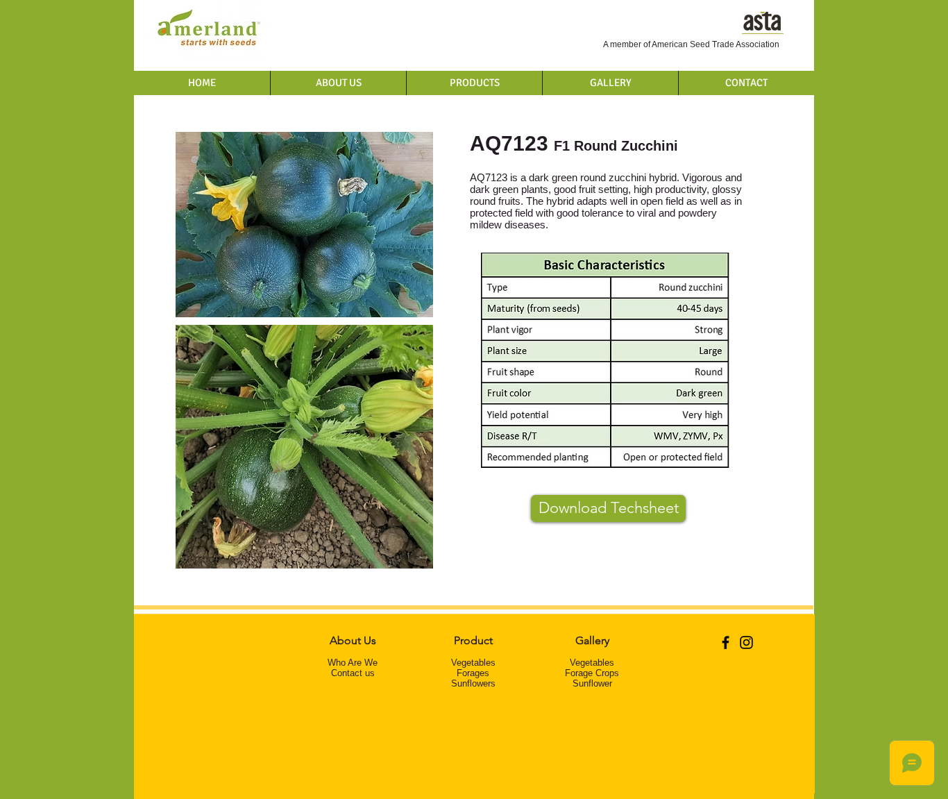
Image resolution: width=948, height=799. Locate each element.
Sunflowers (473, 683)
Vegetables (473, 662)
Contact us (353, 673)
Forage (470, 673)
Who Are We (353, 662)
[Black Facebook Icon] (725, 642)
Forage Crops (592, 673)
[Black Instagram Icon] (746, 642)
